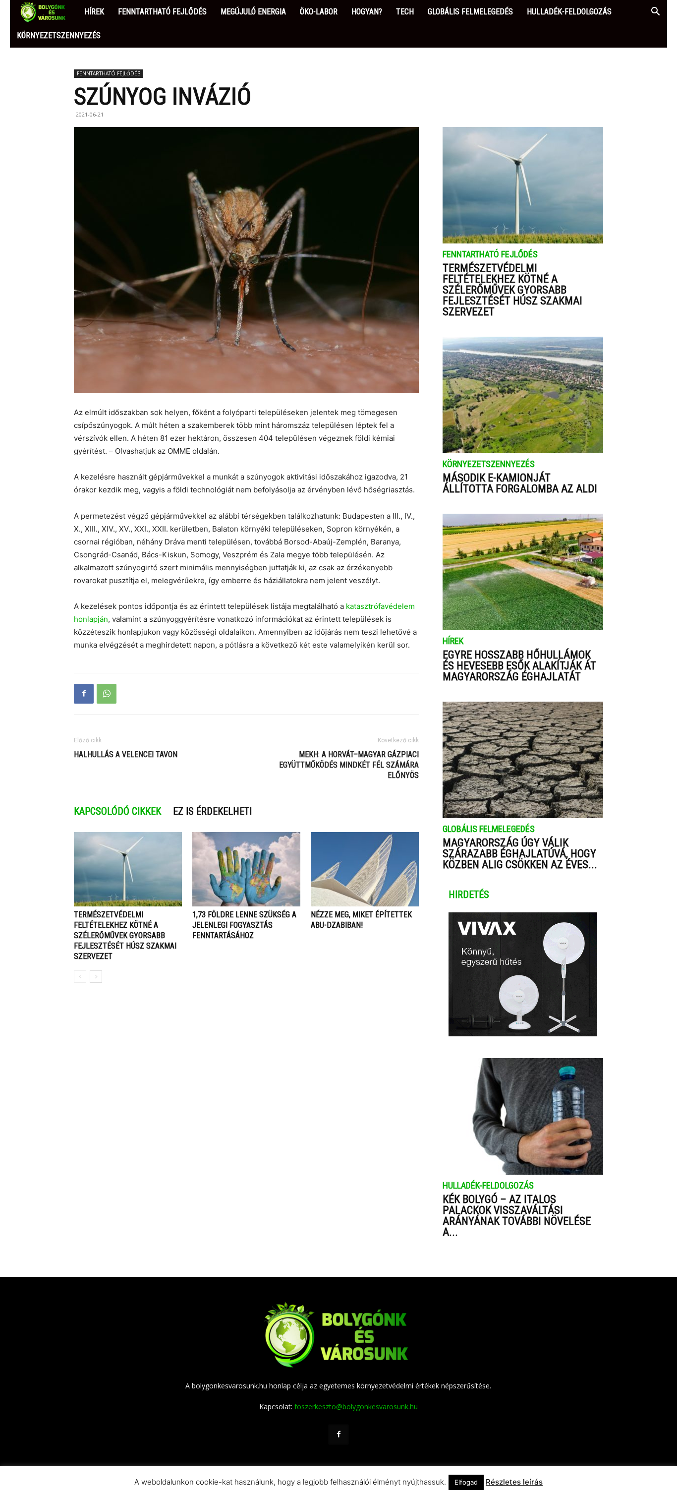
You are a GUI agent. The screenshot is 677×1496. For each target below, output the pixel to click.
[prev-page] (80, 976)
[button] (655, 12)
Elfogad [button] (466, 1482)
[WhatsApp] (106, 694)
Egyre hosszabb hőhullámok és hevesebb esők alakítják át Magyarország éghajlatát (519, 666)
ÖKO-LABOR (319, 11)
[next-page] (96, 976)
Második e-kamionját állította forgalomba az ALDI (520, 483)
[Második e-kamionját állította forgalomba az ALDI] (523, 395)
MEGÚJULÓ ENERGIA (253, 11)
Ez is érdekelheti (212, 811)
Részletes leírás (514, 1482)
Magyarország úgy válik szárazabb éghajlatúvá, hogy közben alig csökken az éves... (520, 854)
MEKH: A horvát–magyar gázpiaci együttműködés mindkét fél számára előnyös (349, 765)
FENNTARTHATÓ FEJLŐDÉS (162, 11)
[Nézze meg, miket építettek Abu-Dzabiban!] (365, 869)
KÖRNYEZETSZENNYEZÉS (59, 35)
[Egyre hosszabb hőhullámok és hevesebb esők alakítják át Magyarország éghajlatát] (523, 572)
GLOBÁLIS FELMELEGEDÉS (470, 11)
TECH (405, 11)
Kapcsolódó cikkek (117, 811)
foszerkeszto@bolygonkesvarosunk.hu (356, 1406)
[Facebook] (84, 694)
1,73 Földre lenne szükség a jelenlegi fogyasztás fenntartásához (244, 925)
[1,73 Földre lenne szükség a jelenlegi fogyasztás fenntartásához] (246, 869)
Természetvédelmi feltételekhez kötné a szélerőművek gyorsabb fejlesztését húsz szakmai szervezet (125, 935)
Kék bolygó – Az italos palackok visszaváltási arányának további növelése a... (517, 1215)
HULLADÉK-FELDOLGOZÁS (569, 11)
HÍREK (94, 11)
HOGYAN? (366, 11)
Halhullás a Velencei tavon (125, 754)
